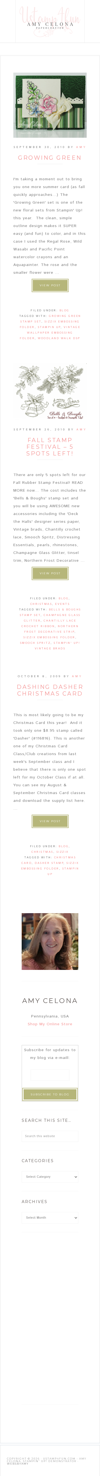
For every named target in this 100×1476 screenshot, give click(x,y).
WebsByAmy (18, 1463)
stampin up (49, 327)
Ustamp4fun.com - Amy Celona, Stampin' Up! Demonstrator (50, 21)
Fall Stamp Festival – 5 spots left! (50, 447)
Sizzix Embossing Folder (49, 637)
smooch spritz (35, 643)
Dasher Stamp (49, 863)
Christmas (41, 604)
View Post (50, 285)
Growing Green (50, 157)
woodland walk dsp (59, 338)
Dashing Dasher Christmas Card (50, 690)
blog (64, 310)
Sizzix (62, 852)
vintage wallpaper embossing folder (50, 332)
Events (62, 604)
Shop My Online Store (50, 1024)
